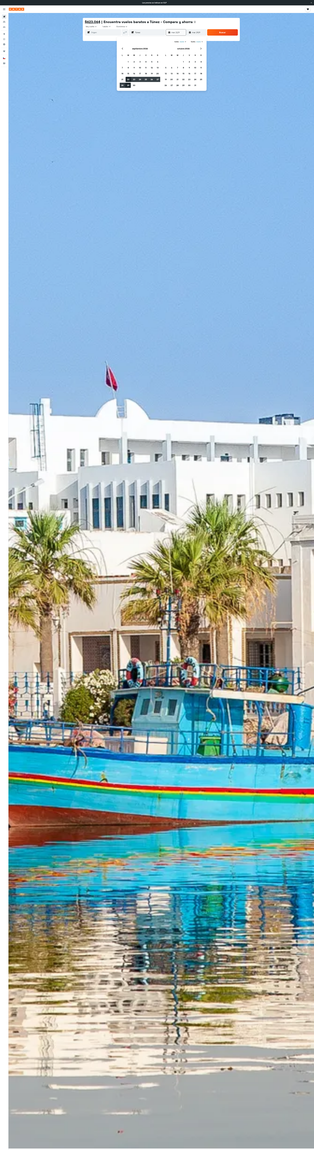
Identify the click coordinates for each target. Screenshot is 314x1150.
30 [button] (134, 85)
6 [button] (157, 61)
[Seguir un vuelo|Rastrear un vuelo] (4, 39)
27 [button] (158, 79)
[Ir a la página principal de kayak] (16, 9)
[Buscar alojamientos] (4, 21)
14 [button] (122, 73)
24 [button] (140, 79)
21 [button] (122, 79)
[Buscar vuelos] (4, 16)
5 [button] (151, 61)
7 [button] (122, 67)
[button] (311, 2)
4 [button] (145, 61)
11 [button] (146, 67)
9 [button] (134, 67)
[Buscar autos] (4, 27)
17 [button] (140, 73)
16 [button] (134, 73)
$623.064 (92, 22)
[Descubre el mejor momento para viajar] (4, 44)
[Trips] (4, 51)
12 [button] (152, 67)
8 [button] (128, 67)
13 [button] (158, 67)
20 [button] (157, 73)
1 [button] (128, 61)
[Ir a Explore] (4, 34)
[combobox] (91, 26)
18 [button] (146, 73)
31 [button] (195, 85)
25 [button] (146, 79)
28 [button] (122, 85)
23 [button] (134, 79)
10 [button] (140, 67)
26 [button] (152, 79)
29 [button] (128, 85)
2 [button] (134, 61)
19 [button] (152, 73)
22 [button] (128, 79)
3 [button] (140, 61)
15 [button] (128, 73)
